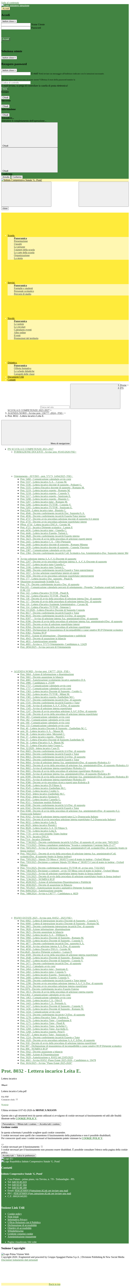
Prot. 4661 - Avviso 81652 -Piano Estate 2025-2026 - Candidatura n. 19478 (58, 1060)
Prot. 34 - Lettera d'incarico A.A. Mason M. (42, 742)
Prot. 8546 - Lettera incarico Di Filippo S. (41, 785)
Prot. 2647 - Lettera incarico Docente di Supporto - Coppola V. (51, 960)
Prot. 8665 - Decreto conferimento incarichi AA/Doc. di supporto (52, 751)
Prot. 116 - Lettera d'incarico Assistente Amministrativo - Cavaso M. (54, 604)
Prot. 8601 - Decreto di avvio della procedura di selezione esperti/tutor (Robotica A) (62, 771)
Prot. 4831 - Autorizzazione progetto (38, 641)
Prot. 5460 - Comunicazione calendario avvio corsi (45, 479)
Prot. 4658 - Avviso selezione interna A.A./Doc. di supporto (50, 946)
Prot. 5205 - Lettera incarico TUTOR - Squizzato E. (46, 507)
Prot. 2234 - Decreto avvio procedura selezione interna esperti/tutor (53, 986)
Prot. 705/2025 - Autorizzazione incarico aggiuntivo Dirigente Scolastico (56, 887)
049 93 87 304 (19, 1185)
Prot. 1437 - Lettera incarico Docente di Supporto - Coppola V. (51, 1006)
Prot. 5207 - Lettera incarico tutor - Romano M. (44, 501)
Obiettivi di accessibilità (19, 1228)
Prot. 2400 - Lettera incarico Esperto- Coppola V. (44, 977)
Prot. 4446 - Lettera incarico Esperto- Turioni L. (44, 533)
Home (123, 385)
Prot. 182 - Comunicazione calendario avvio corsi (45, 719)
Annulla (6, 177)
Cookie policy (15, 1213)
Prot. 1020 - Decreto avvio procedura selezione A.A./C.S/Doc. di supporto (57, 1040)
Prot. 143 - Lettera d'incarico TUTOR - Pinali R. (44, 593)
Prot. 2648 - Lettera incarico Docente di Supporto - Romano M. (52, 957)
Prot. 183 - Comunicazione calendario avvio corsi (45, 717)
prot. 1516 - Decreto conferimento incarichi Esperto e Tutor (50, 702)
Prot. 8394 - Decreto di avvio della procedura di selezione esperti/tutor (55, 627)
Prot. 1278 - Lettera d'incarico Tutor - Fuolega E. (44, 1017)
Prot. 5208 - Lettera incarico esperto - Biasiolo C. (44, 499)
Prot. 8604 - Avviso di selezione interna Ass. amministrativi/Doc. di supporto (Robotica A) (65, 762)
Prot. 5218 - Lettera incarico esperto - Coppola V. (45, 493)
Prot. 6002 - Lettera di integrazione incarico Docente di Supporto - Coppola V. (59, 920)
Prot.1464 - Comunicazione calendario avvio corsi (45, 994)
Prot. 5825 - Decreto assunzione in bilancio (41, 932)
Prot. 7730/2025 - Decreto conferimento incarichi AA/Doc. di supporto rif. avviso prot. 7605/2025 (69, 842)
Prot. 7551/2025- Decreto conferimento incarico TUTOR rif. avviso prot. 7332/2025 (62, 868)
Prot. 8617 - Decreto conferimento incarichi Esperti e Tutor (49, 613)
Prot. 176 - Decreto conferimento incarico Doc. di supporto (49, 584)
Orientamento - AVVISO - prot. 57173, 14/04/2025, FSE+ (43, 476)
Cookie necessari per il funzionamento (20, 1146)
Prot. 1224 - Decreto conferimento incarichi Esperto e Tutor (50, 1037)
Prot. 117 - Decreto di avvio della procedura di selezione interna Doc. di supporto (60, 601)
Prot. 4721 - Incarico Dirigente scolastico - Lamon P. (46, 527)
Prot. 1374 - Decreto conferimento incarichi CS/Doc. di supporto (52, 1014)
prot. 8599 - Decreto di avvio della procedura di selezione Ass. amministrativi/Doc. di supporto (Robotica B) (74, 776)
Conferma (17, 177)
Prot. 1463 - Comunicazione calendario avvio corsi (45, 997)
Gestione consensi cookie (20, 1233)
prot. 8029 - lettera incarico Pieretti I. (38, 825)
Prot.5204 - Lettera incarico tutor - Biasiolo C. (43, 510)
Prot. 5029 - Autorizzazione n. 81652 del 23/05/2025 (46, 1057)
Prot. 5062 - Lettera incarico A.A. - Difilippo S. (44, 935)
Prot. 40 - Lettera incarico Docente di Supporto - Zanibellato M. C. (53, 728)
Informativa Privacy (17, 1219)
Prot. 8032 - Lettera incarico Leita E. (38, 822)
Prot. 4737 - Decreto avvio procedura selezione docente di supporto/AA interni (59, 519)
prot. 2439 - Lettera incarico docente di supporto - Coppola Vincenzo (54, 547)
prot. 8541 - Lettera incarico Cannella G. (40, 799)
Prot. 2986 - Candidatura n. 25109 (37, 682)
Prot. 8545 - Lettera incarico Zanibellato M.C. (43, 788)
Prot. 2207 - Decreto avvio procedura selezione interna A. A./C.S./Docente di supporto (63, 561)
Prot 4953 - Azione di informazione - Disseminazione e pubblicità (53, 635)
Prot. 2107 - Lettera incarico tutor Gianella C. (43, 564)
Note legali (13, 1216)
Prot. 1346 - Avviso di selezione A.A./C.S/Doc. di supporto (50, 705)
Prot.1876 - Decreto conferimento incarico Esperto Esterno (49, 989)
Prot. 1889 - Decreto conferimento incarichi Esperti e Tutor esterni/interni (56, 570)
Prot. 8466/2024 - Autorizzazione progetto (41, 890)
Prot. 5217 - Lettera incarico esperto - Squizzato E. (45, 496)
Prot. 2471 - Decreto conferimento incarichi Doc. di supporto (50, 963)
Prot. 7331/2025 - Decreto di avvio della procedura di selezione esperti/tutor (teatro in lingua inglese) (70, 876)
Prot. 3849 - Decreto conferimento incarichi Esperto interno (50, 536)
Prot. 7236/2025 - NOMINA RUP (37, 879)
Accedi (6, 8)
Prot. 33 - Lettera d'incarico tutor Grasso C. (41, 745)
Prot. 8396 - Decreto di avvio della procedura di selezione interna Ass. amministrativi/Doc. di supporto (71, 621)
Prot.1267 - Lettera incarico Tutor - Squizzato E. (44, 1034)
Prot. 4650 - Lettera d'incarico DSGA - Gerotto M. (45, 949)
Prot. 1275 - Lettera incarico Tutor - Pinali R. (42, 1023)
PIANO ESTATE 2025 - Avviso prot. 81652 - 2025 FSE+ (43, 918)
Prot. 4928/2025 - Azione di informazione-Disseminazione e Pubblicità (55, 882)
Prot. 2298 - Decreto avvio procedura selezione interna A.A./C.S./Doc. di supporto (61, 983)
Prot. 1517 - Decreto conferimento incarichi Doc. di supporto (50, 700)
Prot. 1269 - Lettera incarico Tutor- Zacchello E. (44, 1029)
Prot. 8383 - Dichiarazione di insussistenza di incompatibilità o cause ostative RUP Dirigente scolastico (71, 630)
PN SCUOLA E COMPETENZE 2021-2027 (30, 449)
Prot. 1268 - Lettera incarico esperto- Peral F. (42, 1031)
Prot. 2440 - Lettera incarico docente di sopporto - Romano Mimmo (54, 544)
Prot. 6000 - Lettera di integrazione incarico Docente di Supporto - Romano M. (59, 923)
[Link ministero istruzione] (15, 5)
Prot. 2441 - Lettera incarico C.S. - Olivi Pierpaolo (45, 541)
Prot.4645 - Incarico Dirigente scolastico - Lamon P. (46, 952)
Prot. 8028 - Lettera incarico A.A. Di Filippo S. (44, 828)
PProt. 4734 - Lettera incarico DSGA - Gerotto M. (45, 524)
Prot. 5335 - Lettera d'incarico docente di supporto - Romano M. (52, 487)
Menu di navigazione (60, 443)
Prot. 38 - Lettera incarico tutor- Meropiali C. (42, 734)
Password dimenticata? (12, 33)
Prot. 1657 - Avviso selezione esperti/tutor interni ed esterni (49, 573)
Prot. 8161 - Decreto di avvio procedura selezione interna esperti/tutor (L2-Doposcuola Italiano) (68, 819)
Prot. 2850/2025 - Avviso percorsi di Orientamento (45, 647)
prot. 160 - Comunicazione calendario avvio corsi (45, 722)
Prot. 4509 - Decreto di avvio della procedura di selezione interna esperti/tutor (59, 955)
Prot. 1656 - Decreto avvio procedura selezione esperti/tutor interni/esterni (57, 576)
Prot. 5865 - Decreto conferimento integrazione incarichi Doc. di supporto (57, 926)
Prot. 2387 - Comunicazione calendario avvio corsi (45, 550)
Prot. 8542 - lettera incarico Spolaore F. (39, 796)
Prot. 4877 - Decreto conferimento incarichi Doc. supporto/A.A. (52, 943)
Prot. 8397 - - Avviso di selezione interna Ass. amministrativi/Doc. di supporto (59, 618)
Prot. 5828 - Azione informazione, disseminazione (45, 929)
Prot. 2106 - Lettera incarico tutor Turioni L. (42, 567)
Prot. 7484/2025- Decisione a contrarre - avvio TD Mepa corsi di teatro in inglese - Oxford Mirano (69, 870)
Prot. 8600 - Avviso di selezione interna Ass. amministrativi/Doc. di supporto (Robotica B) (65, 774)
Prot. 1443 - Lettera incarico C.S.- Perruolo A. (43, 1003)
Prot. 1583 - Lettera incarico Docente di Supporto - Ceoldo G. (51, 691)
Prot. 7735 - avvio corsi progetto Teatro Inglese (43, 833)
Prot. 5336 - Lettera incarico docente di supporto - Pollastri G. (51, 484)
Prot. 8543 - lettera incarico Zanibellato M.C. (42, 794)
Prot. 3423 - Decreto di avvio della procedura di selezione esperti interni (56, 539)
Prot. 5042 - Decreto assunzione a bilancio (41, 1051)
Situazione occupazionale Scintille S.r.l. (40, 581)
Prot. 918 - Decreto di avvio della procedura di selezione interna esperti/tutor (58, 1043)
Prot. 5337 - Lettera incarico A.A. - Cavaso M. (43, 482)
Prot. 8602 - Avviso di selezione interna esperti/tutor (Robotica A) (53, 768)
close (5, 208)
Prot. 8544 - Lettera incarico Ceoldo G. (39, 791)
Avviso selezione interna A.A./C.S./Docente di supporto (48, 558)
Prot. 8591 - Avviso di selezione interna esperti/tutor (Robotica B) (53, 779)
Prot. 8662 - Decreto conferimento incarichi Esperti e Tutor (49, 759)
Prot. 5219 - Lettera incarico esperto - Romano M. (45, 490)
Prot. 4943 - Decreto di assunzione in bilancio (43, 638)
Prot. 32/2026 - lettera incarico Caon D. (40, 748)
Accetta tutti (50, 1124)
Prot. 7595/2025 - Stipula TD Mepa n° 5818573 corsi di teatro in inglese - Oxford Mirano (65, 859)
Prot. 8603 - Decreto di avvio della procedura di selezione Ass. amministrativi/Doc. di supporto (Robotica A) (74, 765)
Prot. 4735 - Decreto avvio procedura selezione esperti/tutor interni (53, 521)
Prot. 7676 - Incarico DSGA (34, 836)
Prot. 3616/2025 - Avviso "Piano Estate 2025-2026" (46, 1063)
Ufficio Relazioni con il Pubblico (24, 1222)
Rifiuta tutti (27, 1124)
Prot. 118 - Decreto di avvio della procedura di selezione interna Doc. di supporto (60, 598)
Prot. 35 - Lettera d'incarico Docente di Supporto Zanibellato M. (52, 739)
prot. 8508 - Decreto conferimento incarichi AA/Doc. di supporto (52, 805)
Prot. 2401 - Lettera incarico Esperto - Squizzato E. (45, 974)
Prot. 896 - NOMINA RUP (34, 1049)
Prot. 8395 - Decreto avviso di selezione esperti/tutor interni (50, 624)
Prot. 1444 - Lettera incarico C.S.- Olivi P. (41, 1000)
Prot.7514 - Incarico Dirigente (35, 839)
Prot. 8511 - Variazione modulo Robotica (40, 802)
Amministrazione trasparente (22, 1236)
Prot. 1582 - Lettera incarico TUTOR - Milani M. (45, 694)
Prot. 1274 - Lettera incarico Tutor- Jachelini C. (44, 1026)
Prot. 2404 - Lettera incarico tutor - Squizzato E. (44, 969)
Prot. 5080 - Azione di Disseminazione (39, 1054)
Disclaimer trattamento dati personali (19, 1260)
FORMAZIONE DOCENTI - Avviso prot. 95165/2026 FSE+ (45, 452)
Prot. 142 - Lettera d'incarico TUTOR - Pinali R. (44, 595)
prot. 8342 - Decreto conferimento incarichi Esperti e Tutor (49, 808)
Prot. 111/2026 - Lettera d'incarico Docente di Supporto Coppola (52, 610)
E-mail (34, 73)
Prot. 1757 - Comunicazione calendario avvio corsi (45, 685)
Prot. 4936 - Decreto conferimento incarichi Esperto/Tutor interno (53, 516)
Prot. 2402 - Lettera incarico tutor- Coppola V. (43, 972)
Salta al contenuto (10, 2)
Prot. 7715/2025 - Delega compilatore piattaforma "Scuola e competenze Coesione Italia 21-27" (68, 845)
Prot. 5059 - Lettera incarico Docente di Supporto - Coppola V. (51, 940)
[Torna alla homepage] (65, 180)
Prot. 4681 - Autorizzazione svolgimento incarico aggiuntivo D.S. (53, 680)
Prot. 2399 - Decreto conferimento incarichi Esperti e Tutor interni (53, 980)
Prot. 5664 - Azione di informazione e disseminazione (47, 674)
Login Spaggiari (83, 79)
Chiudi (5, 97)
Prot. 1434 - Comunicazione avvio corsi (40, 1011)
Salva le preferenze (26, 1155)
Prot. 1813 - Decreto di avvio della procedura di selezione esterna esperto (56, 992)
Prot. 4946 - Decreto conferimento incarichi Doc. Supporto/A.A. (52, 513)
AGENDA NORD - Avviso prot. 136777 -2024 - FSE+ (36, 413)
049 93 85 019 (19, 1182)
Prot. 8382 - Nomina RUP (33, 632)
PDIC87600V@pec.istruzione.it (42, 1193)
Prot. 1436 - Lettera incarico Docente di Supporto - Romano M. (52, 1009)
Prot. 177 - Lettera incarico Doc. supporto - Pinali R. (46, 578)
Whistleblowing (15, 1231)
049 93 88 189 (19, 1187)
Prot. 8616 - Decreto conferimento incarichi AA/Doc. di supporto (52, 615)
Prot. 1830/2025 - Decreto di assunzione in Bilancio (46, 885)
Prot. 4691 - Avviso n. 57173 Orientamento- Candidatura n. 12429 (53, 644)
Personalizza (8, 1124)
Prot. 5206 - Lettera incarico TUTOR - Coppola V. (45, 504)
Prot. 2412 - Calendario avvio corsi (37, 966)
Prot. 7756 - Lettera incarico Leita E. (38, 831)
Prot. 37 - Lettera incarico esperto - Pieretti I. (42, 737)
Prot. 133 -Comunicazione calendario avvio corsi (44, 725)
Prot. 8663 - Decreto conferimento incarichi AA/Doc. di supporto (52, 756)
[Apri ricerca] (104, 194)
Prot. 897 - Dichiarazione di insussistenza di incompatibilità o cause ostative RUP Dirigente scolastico (71, 1046)
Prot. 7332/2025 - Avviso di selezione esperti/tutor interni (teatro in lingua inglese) (61, 873)
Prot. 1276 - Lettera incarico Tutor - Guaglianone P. (46, 1020)
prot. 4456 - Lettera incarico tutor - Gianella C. (43, 530)
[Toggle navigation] (26, 194)
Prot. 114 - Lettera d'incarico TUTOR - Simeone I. (45, 607)
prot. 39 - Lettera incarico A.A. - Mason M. (42, 731)
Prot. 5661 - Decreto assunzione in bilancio (41, 677)
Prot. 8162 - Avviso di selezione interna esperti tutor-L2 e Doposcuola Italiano (59, 816)
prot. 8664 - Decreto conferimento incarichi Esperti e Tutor (49, 754)
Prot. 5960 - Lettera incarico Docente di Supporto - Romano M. (52, 937)
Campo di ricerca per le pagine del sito (20, 407)
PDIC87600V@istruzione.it (41, 1190)
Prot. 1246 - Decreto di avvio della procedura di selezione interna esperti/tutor (59, 714)
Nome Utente (38, 24)
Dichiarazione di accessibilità (22, 1225)
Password (36, 27)
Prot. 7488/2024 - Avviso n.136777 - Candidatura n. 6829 (49, 893)
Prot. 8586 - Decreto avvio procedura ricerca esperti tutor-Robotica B (54, 782)
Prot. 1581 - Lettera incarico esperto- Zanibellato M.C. (47, 697)
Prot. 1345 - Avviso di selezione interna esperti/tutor (46, 708)
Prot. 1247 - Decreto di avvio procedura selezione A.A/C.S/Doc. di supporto (58, 711)
